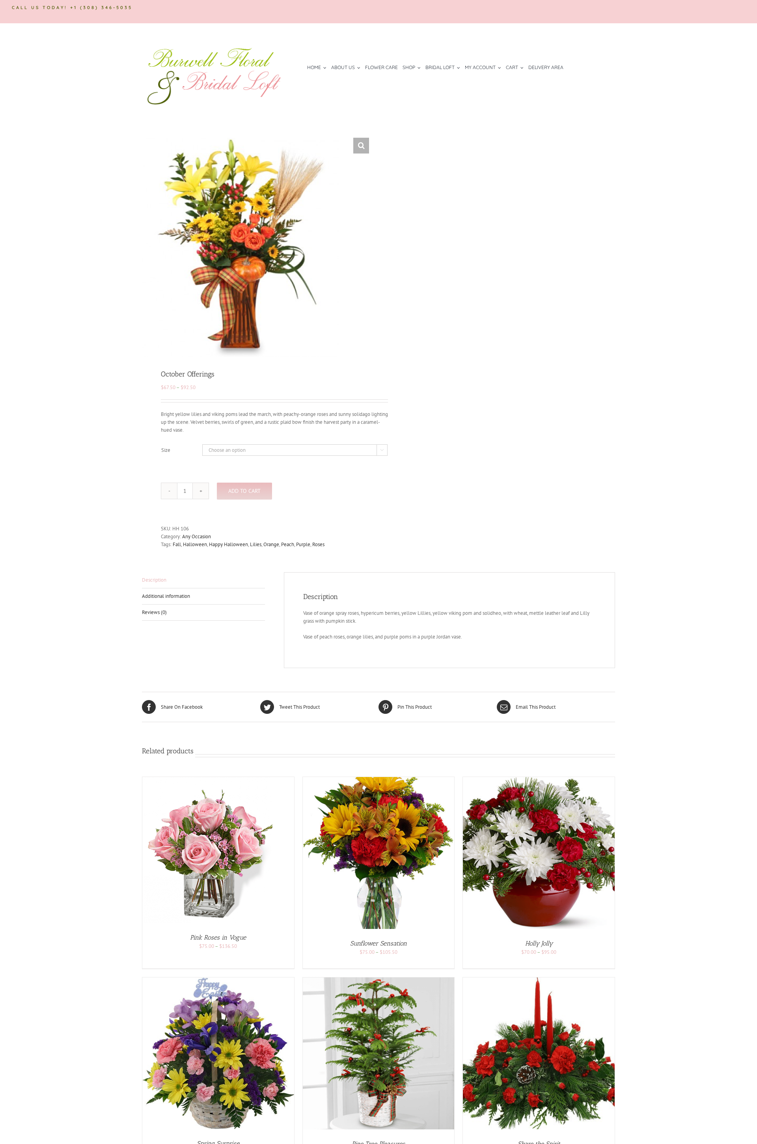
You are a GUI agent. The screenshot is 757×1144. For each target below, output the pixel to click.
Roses (318, 544)
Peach (287, 544)
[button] (361, 146)
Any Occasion (196, 536)
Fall (177, 544)
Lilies (255, 544)
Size (165, 450)
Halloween (195, 544)
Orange (271, 544)
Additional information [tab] (166, 596)
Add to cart (244, 490)
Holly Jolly (539, 943)
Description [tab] (154, 580)
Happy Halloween (228, 544)
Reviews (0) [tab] (154, 612)
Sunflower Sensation (378, 943)
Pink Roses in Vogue (218, 937)
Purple (303, 544)
